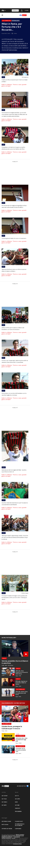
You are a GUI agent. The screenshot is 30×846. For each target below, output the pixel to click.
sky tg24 (4, 798)
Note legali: (4, 818)
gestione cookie (6, 821)
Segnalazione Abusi (17, 843)
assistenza (8, 838)
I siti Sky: (4, 792)
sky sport (5, 795)
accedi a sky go (21, 786)
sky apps (17, 798)
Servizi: (16, 792)
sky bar (17, 805)
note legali (5, 824)
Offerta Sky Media (7, 828)
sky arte (4, 805)
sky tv (17, 795)
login (26, 10)
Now (16, 802)
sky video (4, 802)
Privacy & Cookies (11, 835)
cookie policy (19, 821)
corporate (18, 828)
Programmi (18, 811)
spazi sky (17, 808)
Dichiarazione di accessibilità (19, 824)
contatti (13, 838)
